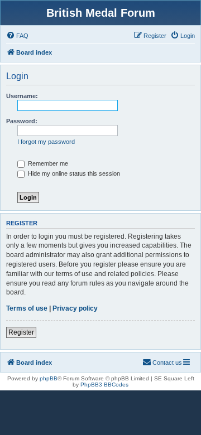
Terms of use (26, 308)
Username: (22, 96)
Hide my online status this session (73, 173)
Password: (21, 121)
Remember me (47, 163)
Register (21, 332)
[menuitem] (17, 35)
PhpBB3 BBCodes (104, 384)
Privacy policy (75, 308)
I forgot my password (46, 141)
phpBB (49, 378)
